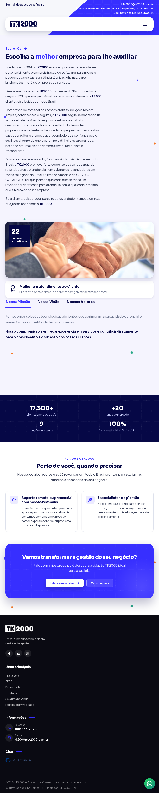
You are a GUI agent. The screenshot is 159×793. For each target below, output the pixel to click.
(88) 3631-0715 (26, 729)
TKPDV (9, 681)
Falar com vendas (62, 583)
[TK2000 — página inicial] (23, 24)
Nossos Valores (81, 302)
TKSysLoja (12, 675)
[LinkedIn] (18, 653)
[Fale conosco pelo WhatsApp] (149, 783)
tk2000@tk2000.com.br (31, 739)
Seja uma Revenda (16, 698)
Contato (11, 693)
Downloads (12, 687)
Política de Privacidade (19, 704)
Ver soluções (100, 583)
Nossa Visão (49, 302)
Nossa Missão (18, 302)
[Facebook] (9, 653)
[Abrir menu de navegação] (145, 24)
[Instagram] (27, 653)
